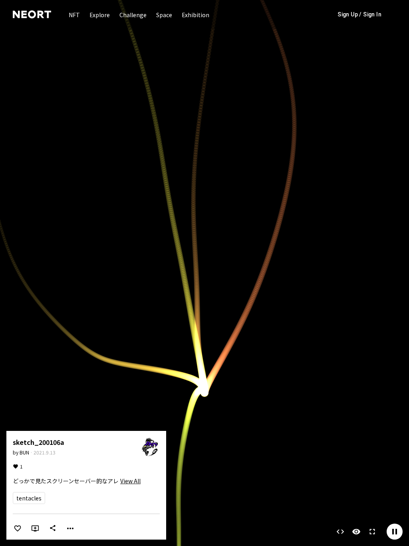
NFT (74, 15)
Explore (99, 15)
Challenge (133, 15)
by (21, 452)
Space (164, 15)
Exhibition (195, 15)
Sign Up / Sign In (359, 14)
